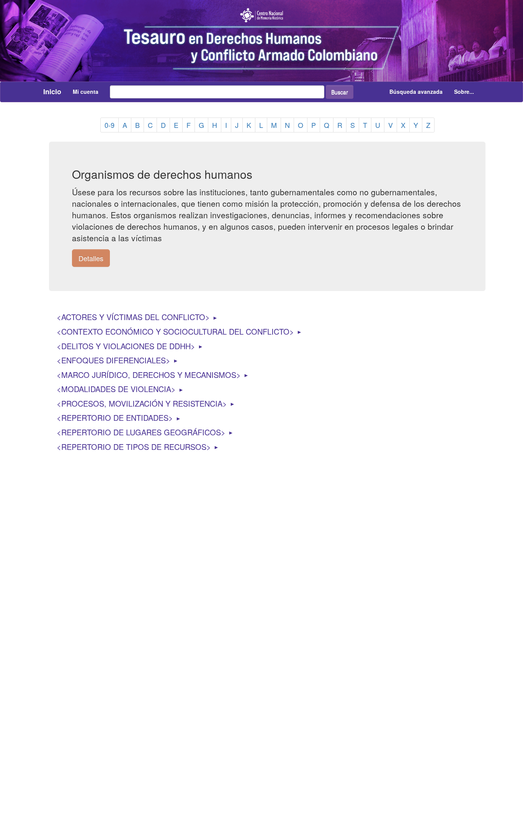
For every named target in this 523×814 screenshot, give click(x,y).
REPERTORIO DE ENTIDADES (114, 417)
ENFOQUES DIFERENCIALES (113, 360)
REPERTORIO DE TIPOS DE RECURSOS (133, 446)
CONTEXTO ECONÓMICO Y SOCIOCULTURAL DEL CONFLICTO (175, 331)
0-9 (109, 125)
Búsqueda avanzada (416, 91)
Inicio (52, 91)
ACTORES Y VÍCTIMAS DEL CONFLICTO (133, 316)
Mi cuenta (85, 91)
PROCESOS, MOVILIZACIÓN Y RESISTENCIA (141, 403)
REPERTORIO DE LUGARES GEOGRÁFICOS (141, 432)
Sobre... (464, 91)
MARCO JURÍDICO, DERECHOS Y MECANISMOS (148, 374)
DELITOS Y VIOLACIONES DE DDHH (126, 345)
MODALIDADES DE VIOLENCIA (116, 388)
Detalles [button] (90, 258)
